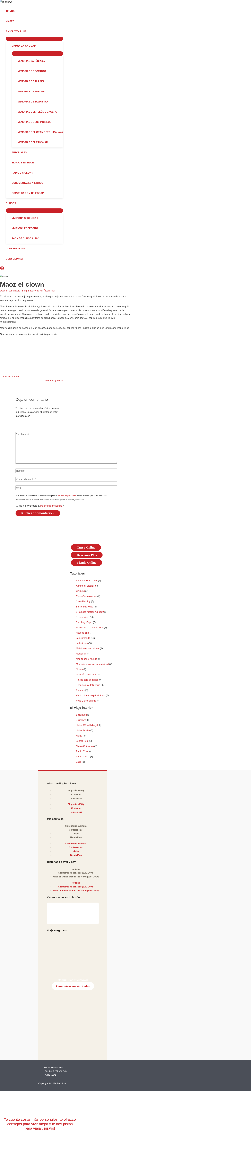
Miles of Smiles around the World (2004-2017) (76, 876)
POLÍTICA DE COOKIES (53, 1067)
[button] (27, 31)
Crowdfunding (83, 601)
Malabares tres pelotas (87, 648)
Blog (24, 290)
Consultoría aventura (75, 826)
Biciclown (81, 720)
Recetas (80, 690)
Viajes (76, 833)
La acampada (83, 638)
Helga (79, 735)
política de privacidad (67, 496)
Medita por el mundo (86, 659)
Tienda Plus (76, 837)
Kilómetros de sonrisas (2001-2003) (76, 873)
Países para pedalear (87, 680)
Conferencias (76, 830)
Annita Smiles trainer (86, 580)
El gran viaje (82, 617)
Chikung (80, 591)
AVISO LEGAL (50, 1075)
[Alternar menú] (34, 39)
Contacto (75, 794)
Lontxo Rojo (82, 741)
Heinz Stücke (83, 730)
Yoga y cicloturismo (86, 700)
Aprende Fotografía (86, 586)
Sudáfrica (33, 290)
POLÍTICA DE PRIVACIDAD (56, 1071)
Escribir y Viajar (84, 622)
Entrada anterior (9, 376)
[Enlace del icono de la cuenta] (2, 268)
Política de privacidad (51, 506)
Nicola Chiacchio (85, 746)
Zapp (78, 762)
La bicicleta (82, 643)
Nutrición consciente (86, 674)
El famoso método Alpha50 (90, 612)
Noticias (76, 869)
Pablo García (82, 756)
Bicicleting (81, 715)
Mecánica (81, 653)
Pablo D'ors (82, 751)
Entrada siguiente (55, 380)
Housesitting (82, 633)
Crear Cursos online (86, 596)
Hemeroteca (76, 798)
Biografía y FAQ (76, 790)
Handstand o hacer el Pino (89, 627)
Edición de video (84, 606)
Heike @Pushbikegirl (87, 725)
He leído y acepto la (41, 506)
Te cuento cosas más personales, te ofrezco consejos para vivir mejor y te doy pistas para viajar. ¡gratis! (40, 1123)
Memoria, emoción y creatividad (92, 664)
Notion (79, 669)
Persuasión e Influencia (88, 685)
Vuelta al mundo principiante (90, 695)
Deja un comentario (10, 290)
